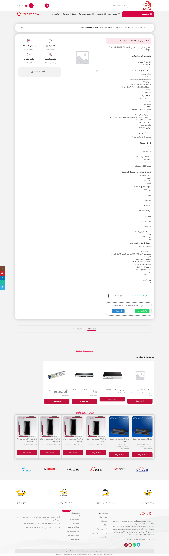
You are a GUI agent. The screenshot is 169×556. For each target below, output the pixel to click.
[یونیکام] (142, 469)
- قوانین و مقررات (102, 529)
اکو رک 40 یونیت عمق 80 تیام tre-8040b (50, 440)
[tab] (91, 329)
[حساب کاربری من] (31, 5)
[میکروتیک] (73, 469)
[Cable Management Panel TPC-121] (142, 426)
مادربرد (117, 27)
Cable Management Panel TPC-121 (143, 440)
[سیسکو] (26, 469)
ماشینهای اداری (139, 27)
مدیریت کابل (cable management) (146, 448)
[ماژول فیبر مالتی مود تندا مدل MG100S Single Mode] (56, 375)
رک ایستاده (95, 444)
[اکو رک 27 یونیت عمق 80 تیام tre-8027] (96, 426)
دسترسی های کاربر (71, 513)
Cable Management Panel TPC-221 (119, 440)
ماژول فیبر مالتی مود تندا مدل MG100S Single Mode (59, 391)
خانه (150, 27)
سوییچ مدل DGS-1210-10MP (115, 390)
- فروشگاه (104, 521)
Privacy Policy (92, 555)
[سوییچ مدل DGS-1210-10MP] (112, 375)
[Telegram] (138, 545)
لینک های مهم (103, 513)
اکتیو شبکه (121, 393)
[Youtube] (130, 545)
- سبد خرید (76, 523)
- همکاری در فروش (73, 527)
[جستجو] (47, 5)
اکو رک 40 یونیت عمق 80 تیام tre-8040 (73, 440)
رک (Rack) (149, 444)
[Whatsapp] (134, 545)
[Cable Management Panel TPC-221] (119, 426)
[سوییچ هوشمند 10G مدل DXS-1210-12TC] (84, 375)
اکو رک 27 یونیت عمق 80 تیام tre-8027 (96, 440)
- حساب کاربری (75, 519)
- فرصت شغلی (75, 539)
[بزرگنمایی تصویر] (97, 71)
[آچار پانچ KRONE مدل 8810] (139, 375)
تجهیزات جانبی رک (139, 444)
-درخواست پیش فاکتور (100, 533)
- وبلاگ (105, 525)
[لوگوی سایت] (146, 5)
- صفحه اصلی (103, 517)
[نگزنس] (96, 469)
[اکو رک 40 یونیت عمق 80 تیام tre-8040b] (50, 426)
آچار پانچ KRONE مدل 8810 (143, 390)
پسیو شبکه (149, 393)
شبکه (145, 524)
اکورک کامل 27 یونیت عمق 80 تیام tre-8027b (27, 440)
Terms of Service (105, 555)
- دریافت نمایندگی (73, 531)
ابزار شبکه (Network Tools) (142, 394)
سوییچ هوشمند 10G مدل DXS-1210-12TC (85, 391)
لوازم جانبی (127, 27)
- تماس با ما (104, 537)
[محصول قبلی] (24, 27)
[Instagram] (126, 545)
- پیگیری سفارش (74, 535)
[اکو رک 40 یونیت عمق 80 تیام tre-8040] (73, 426)
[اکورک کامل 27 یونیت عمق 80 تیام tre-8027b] (27, 426)
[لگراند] (49, 469)
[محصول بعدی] (19, 27)
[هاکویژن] (119, 469)
